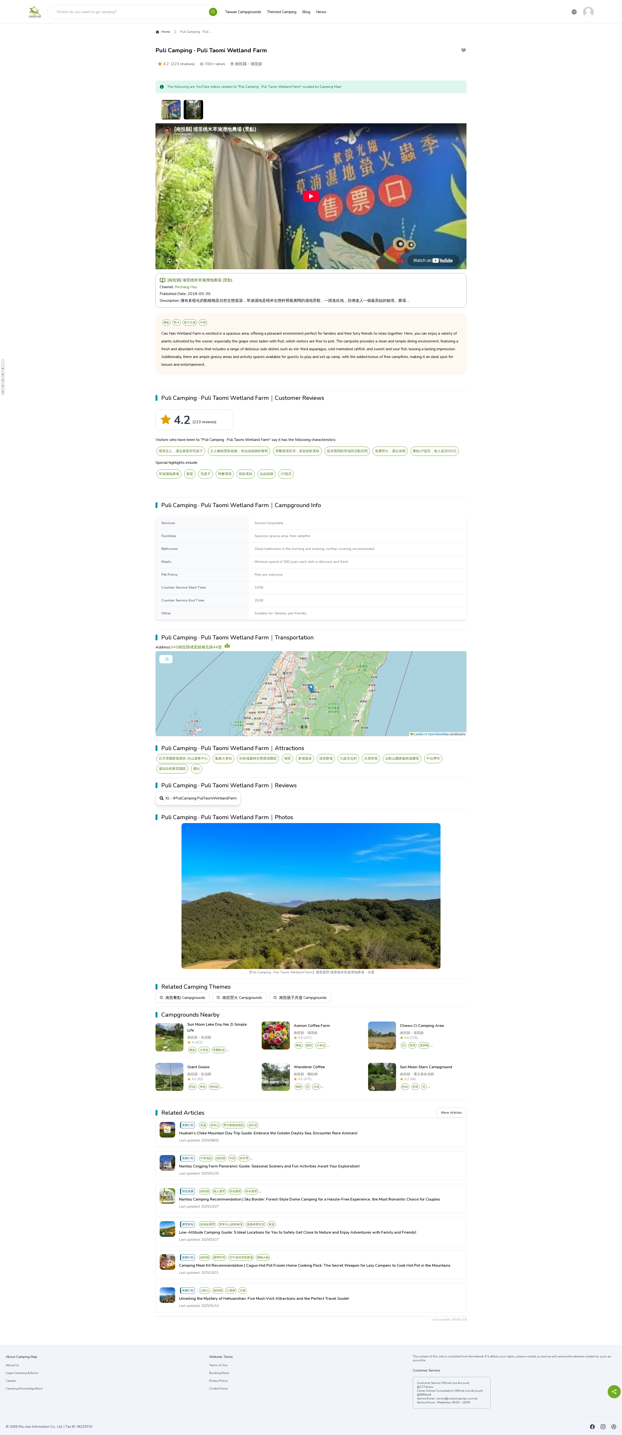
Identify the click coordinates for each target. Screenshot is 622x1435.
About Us (12, 1365)
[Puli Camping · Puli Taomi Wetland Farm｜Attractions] (3, 380)
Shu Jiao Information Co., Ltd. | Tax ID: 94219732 (55, 1426)
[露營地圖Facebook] (592, 1426)
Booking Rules (219, 1373)
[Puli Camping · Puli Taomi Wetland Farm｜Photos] (3, 392)
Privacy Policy (218, 1381)
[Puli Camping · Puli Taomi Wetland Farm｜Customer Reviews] (3, 362)
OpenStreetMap (438, 734)
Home (165, 31)
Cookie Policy (218, 1388)
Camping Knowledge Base (24, 1388)
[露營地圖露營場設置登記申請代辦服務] (613, 1426)
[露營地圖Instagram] (603, 1426)
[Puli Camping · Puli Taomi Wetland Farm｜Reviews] (3, 386)
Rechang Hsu (186, 287)
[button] (311, 689)
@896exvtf (424, 1395)
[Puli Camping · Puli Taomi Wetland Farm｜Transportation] (3, 374)
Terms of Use (218, 1365)
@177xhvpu (425, 1387)
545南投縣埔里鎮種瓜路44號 (196, 647)
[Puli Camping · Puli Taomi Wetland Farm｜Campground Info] (3, 368)
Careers (11, 1381)
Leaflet (418, 734)
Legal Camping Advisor (22, 1373)
